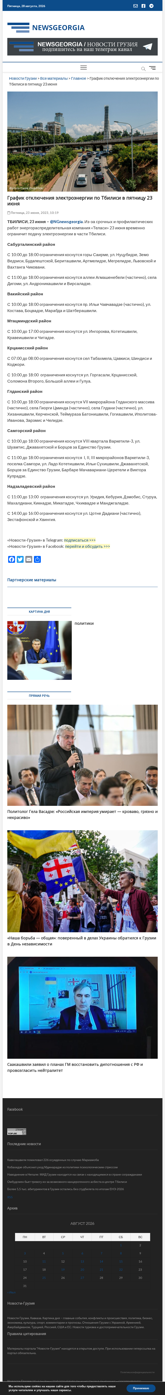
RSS (10, 1197)
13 (82, 1261)
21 (101, 1269)
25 (44, 1277)
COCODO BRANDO (129, 1381)
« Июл (11, 1292)
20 (82, 1269)
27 (82, 1277)
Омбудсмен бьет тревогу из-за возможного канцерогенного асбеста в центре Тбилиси (67, 1181)
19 (63, 1269)
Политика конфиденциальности (137, 1372)
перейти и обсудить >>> (87, 546)
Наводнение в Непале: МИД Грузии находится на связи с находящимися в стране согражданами (74, 1174)
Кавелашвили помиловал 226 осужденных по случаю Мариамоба (53, 1160)
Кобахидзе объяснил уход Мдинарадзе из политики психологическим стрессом (62, 1167)
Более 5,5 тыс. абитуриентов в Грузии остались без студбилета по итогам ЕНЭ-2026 (65, 1189)
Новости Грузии (19, 1381)
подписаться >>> (80, 540)
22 (121, 1269)
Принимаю (141, 1388)
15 (121, 1261)
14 (101, 1261)
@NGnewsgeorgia (66, 221)
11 (44, 1261)
